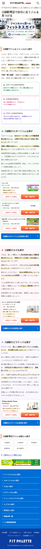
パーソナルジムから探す (12, 474)
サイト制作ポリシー (15, 532)
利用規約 (36, 532)
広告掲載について (28, 535)
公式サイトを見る (11, 197)
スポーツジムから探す (11, 480)
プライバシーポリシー (14, 535)
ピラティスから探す (11, 492)
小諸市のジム (27, 8)
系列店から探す (9, 510)
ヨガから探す (8, 486)
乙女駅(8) (20, 442)
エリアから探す (9, 504)
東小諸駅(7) (20, 448)
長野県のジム (16, 8)
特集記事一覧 (8, 516)
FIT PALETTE (6, 8)
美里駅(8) (7, 448)
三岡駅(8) (7, 442)
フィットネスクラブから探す (14, 498)
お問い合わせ (28, 532)
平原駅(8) (34, 442)
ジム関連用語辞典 (10, 522)
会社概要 (4, 532)
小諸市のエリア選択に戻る (12, 455)
